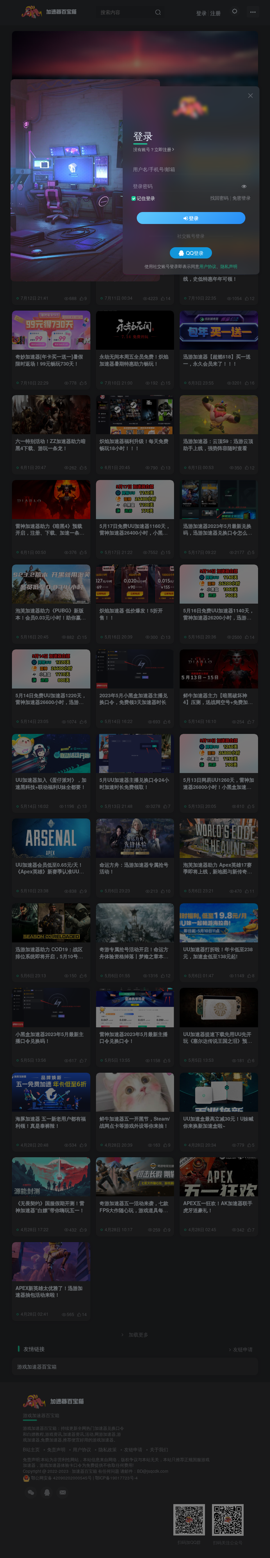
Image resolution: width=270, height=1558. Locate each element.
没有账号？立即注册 (152, 149)
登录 (194, 218)
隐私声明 (228, 266)
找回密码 (219, 198)
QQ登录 (195, 252)
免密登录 (241, 198)
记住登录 (146, 198)
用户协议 (207, 266)
